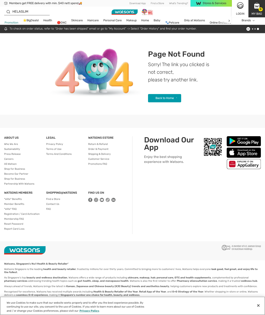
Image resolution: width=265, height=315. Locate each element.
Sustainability (12, 149)
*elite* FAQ (10, 209)
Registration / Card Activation (22, 213)
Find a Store (157, 3)
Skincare (77, 20)
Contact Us (52, 204)
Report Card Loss (14, 228)
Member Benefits (14, 204)
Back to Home (164, 98)
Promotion (11, 22)
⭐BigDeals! (31, 20)
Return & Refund (98, 144)
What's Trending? (178, 3)
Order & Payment (98, 149)
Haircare (93, 20)
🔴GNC (61, 22)
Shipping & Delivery (99, 154)
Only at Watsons (194, 20)
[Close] (258, 305)
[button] (256, 8)
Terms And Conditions (59, 154)
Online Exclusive (220, 22)
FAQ (48, 209)
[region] (132, 306)
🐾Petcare (172, 22)
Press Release (12, 154)
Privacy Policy (54, 144)
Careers (8, 159)
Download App (137, 3)
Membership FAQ (14, 218)
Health (47, 20)
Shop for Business (14, 168)
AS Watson (10, 163)
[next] (229, 20)
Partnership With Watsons (19, 183)
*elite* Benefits (13, 199)
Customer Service (98, 159)
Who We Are (11, 144)
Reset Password (13, 223)
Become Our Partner (16, 173)
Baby (157, 20)
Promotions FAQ (97, 163)
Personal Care (112, 20)
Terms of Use (53, 149)
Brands (246, 20)
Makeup (131, 20)
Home (145, 20)
